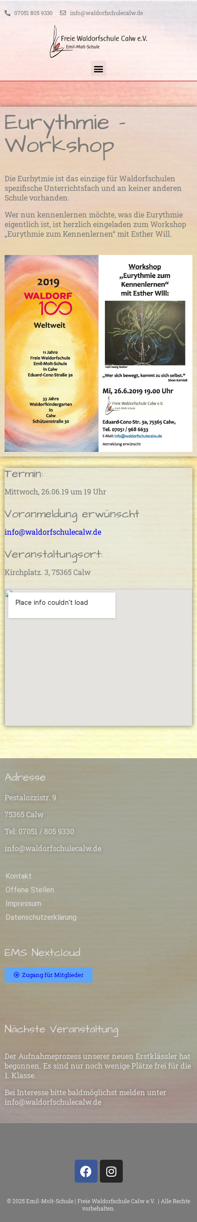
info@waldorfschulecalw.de (53, 532)
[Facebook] (86, 1171)
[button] (98, 68)
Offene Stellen (29, 889)
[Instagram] (111, 1171)
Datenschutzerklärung (41, 917)
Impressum (23, 903)
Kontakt (18, 876)
